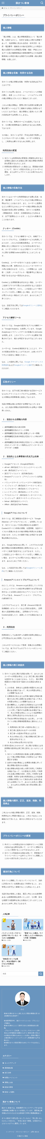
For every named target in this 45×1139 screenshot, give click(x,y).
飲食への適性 (9, 1092)
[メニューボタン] (3, 3)
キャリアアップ (10, 1063)
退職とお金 (9, 1082)
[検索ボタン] (42, 3)
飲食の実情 (9, 1087)
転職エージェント (11, 1077)
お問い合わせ (35, 1132)
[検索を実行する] (40, 974)
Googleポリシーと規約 (32, 305)
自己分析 (8, 1073)
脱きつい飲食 (22, 3)
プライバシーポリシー (22, 1132)
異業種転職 (9, 1068)
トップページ (10, 1132)
